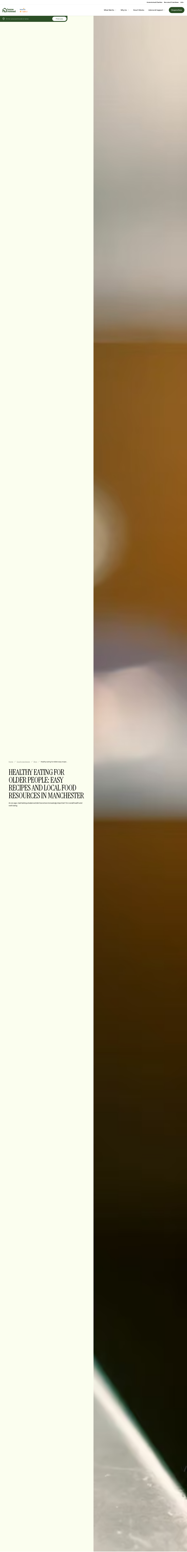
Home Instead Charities (154, 2)
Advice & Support (155, 10)
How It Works (138, 10)
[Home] (9, 10)
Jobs (182, 2)
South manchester (23, 762)
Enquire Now (176, 10)
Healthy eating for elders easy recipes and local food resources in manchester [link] (54, 762)
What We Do (109, 10)
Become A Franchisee (171, 2)
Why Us (124, 10)
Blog (35, 762)
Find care (59, 19)
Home (11, 762)
